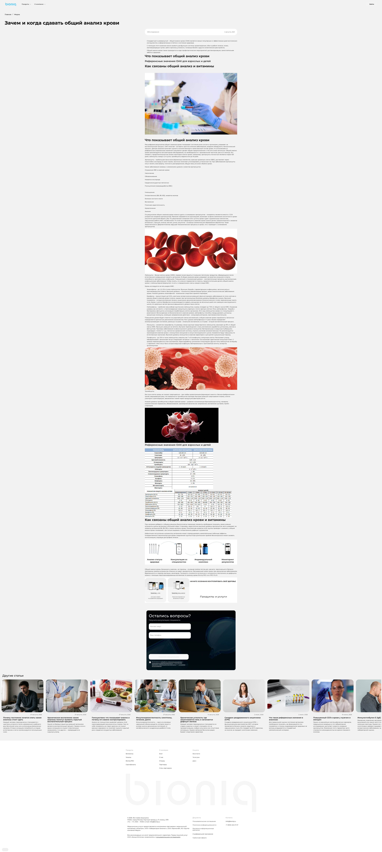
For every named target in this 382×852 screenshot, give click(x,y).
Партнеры (163, 764)
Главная (8, 14)
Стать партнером (165, 768)
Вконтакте (196, 754)
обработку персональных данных (171, 662)
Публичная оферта (199, 838)
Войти (371, 4)
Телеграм (196, 757)
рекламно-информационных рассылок (164, 664)
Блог (161, 754)
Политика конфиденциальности (204, 825)
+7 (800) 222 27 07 (232, 825)
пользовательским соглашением (168, 837)
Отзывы (162, 761)
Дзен (194, 761)
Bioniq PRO (130, 761)
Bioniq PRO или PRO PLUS (207, 575)
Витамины (129, 754)
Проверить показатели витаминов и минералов (198, 573)
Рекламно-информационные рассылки (203, 829)
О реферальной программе (203, 834)
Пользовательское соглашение (204, 821)
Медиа (17, 14)
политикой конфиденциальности (162, 663)
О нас (161, 757)
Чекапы (128, 757)
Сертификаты (131, 764)
